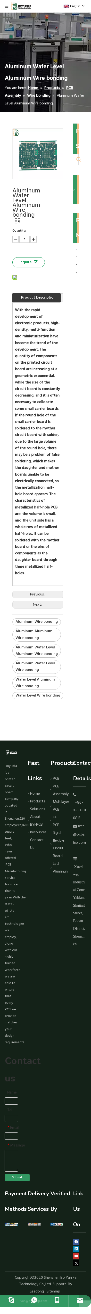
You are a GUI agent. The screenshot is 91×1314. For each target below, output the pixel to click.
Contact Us (35, 844)
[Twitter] (76, 1263)
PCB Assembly (58, 790)
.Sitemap (53, 1291)
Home (35, 794)
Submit (17, 1177)
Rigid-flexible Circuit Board (58, 844)
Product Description (38, 297)
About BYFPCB (35, 821)
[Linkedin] (76, 1249)
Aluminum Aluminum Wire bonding (34, 634)
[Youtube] (76, 1256)
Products (35, 801)
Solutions (35, 809)
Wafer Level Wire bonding (38, 695)
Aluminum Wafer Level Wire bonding (35, 666)
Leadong (37, 1291)
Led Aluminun (58, 868)
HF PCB (56, 821)
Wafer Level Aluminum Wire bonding (35, 682)
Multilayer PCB (58, 806)
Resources (35, 832)
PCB (56, 779)
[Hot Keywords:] (78, 159)
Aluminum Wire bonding (37, 622)
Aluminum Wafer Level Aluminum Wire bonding (37, 650)
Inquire (25, 262)
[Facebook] (76, 1242)
